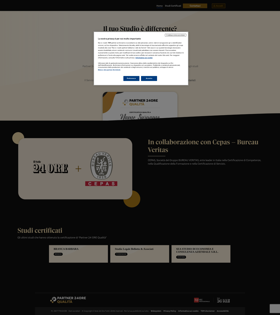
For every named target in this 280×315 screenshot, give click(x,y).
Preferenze (131, 78)
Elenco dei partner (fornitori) (109, 70)
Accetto (149, 78)
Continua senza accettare (175, 35)
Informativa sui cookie (144, 58)
